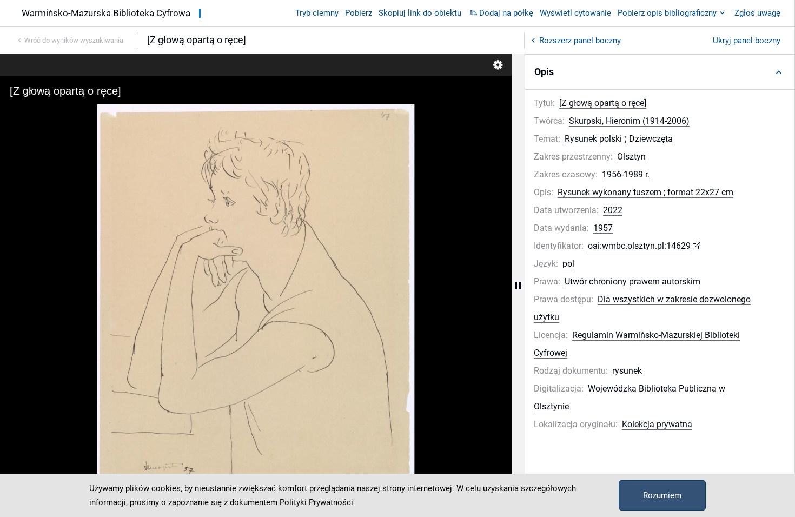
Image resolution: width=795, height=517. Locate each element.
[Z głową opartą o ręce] (602, 103)
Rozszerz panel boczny (580, 40)
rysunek (627, 371)
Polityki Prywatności (316, 502)
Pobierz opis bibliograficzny (667, 13)
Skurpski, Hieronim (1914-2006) (629, 121)
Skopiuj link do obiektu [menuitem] (420, 13)
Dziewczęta (651, 139)
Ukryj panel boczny (746, 40)
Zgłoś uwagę (757, 13)
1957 (603, 228)
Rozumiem (662, 495)
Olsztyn (631, 156)
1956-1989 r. (626, 174)
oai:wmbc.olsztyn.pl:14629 (639, 246)
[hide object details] (518, 285)
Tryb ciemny (317, 13)
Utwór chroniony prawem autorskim (632, 281)
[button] (659, 72)
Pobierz (358, 13)
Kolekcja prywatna (657, 424)
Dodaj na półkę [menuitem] (506, 13)
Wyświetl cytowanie (575, 13)
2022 (612, 210)
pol (568, 263)
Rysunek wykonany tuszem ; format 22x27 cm (645, 192)
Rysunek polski (593, 139)
